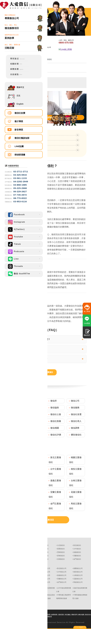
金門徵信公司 (61, 582)
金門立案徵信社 (55, 506)
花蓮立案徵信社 (75, 494)
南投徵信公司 (78, 572)
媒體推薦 (54, 614)
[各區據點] (17, 76)
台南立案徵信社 (75, 482)
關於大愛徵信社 (12, 17)
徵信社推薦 (55, 421)
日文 (18, 96)
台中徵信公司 (61, 572)
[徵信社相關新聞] (17, 66)
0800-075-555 (66, 42)
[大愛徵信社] (23, 5)
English (20, 104)
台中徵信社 (77, 549)
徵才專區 (19, 121)
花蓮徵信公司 (78, 579)
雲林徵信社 (61, 552)
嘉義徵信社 (77, 552)
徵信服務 (75, 407)
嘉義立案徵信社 (55, 482)
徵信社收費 (20, 113)
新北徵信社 (77, 545)
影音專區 (19, 129)
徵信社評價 (55, 435)
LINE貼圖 (19, 146)
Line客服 (87, 323)
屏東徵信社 (61, 556)
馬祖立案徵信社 (75, 506)
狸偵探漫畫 (20, 154)
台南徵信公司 (78, 575)
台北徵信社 (61, 545)
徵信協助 (54, 407)
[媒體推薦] (17, 71)
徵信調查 (75, 428)
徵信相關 (54, 428)
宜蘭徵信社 (77, 556)
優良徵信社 (76, 435)
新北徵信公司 (61, 568)
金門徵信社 (77, 559)
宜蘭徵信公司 (61, 579)
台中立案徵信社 (55, 471)
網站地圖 (81, 614)
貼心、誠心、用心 (12, 26)
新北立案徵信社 (55, 459)
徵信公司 (75, 401)
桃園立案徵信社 (75, 459)
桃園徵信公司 (78, 568)
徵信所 (53, 401)
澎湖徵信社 (61, 559)
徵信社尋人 (76, 421)
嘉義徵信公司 (61, 575)
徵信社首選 (76, 414)
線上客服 (87, 311)
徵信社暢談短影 (22, 138)
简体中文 (20, 87)
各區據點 (68, 614)
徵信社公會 (55, 414)
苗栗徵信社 (61, 549)
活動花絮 (61, 614)
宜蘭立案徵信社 (55, 494)
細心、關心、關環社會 (12, 46)
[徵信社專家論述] (17, 60)
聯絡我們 (74, 614)
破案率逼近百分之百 (12, 36)
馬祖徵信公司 (78, 582)
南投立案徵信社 (75, 471)
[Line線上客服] (72, 49)
